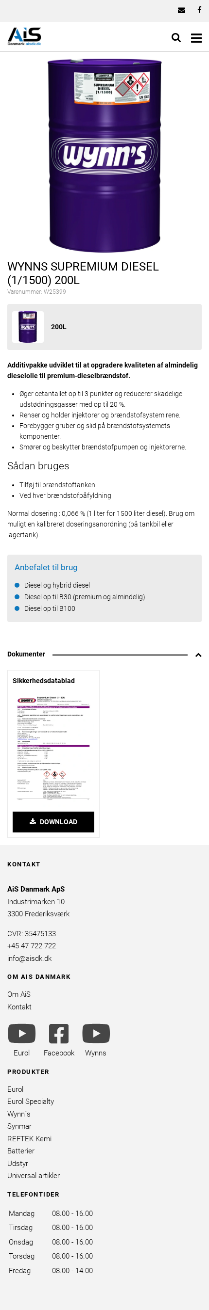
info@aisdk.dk (29, 958)
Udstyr (17, 1163)
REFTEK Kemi (29, 1138)
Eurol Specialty (30, 1101)
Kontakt (19, 1007)
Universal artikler (33, 1175)
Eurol (15, 1089)
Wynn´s (19, 1114)
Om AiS (19, 994)
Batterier (21, 1151)
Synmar (19, 1126)
